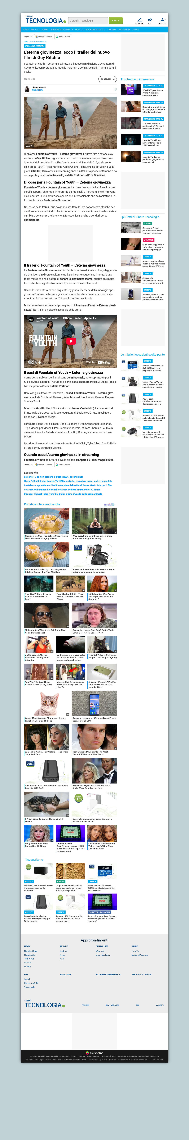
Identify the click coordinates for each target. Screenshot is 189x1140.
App (62, 959)
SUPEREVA (154, 1056)
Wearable (100, 951)
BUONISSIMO (144, 1056)
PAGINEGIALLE (52, 1056)
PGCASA (81, 1056)
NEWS (26, 29)
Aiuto (84, 1060)
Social (27, 979)
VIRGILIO (41, 1056)
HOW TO (79, 29)
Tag (137, 1005)
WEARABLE (148, 240)
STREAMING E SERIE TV (62, 29)
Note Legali (39, 1060)
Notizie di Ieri (30, 955)
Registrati (139, 23)
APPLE (45, 29)
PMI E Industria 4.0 (141, 974)
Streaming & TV (31, 983)
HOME (26, 42)
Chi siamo (29, 1060)
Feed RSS (85, 1005)
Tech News (29, 959)
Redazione (65, 974)
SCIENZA (60, 882)
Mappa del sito (112, 1005)
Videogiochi (29, 987)
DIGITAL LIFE (102, 946)
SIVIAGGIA (122, 1056)
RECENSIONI (124, 29)
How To (135, 951)
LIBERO (33, 1056)
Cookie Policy (57, 1060)
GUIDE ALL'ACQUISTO (95, 29)
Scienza (27, 962)
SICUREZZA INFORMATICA (99, 912)
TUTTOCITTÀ (106, 1056)
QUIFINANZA (132, 1056)
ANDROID (35, 29)
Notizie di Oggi (30, 951)
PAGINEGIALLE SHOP (68, 1056)
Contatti (160, 1005)
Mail (150, 23)
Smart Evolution (103, 955)
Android (63, 951)
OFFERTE (112, 29)
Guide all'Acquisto (140, 955)
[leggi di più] (115, 89)
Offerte (27, 966)
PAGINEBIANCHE (92, 1056)
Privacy (47, 1060)
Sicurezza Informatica (108, 974)
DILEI (114, 1056)
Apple (62, 955)
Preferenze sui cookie (72, 1060)
